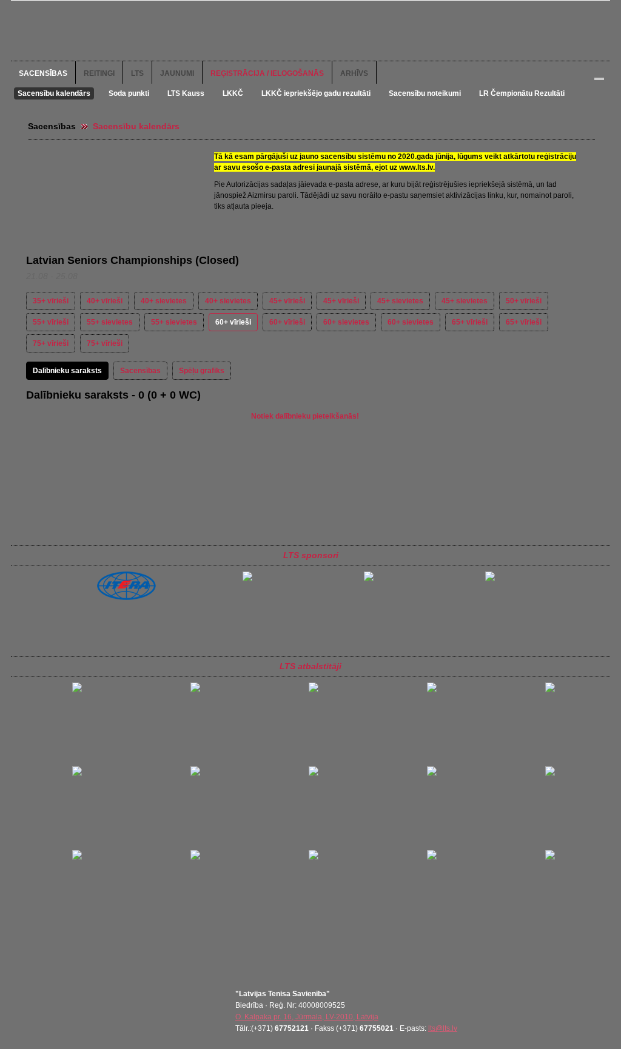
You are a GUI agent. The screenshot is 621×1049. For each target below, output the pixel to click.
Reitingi (99, 73)
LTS (137, 73)
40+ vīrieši (105, 301)
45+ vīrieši (287, 301)
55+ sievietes (110, 322)
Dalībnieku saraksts (67, 370)
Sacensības (43, 73)
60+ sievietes (346, 322)
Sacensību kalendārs (54, 93)
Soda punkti (129, 93)
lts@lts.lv (442, 1028)
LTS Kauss (185, 93)
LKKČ (233, 93)
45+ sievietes (400, 301)
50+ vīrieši (524, 301)
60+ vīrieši (233, 322)
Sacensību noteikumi (425, 93)
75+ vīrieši (51, 343)
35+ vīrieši (51, 301)
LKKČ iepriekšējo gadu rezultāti (316, 93)
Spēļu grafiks (201, 370)
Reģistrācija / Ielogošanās (267, 73)
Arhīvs (354, 73)
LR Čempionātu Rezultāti (522, 93)
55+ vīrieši (51, 322)
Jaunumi (177, 73)
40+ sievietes (164, 301)
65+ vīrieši (470, 322)
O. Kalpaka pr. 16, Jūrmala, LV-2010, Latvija (306, 1017)
